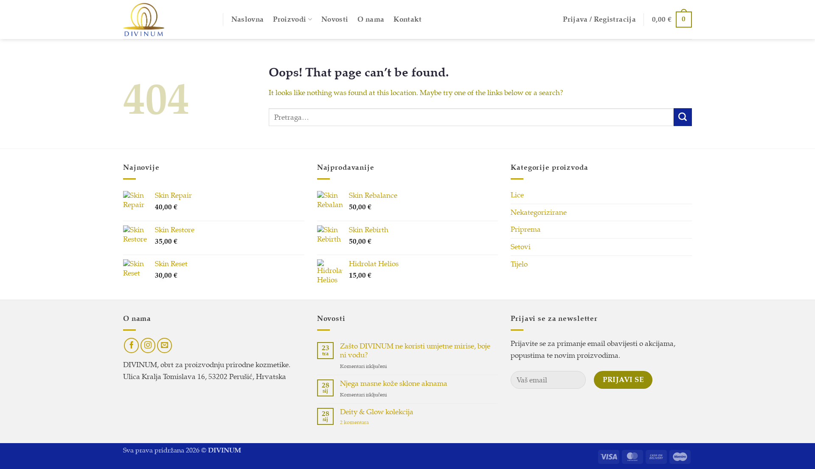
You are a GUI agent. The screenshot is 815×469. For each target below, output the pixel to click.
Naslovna (247, 19)
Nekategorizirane (539, 212)
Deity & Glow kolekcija (376, 412)
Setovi (521, 246)
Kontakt (407, 19)
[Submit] (683, 117)
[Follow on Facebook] (131, 345)
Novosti (334, 19)
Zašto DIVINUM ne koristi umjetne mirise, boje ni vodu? (415, 350)
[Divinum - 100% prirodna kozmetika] (166, 19)
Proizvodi (289, 19)
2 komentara (364, 422)
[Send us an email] (164, 345)
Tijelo (519, 264)
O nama (370, 19)
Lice (517, 195)
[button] (599, 19)
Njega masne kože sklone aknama (393, 383)
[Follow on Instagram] (148, 345)
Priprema (526, 229)
